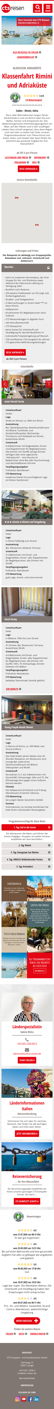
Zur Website (12, 689)
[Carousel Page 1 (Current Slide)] (22, 395)
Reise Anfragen (28, 168)
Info (34, 162)
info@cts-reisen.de (27, 1373)
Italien (9, 1333)
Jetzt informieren (26, 1133)
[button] (17, 198)
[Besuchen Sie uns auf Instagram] (17, 1399)
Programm (20, 162)
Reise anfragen (14, 352)
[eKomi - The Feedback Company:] (15, 102)
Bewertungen (33, 100)
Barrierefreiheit (27, 1378)
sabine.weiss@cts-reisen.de (27, 1053)
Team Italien (26, 1060)
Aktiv (21, 1333)
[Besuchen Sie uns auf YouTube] (23, 1399)
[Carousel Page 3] (28, 395)
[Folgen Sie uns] (30, 1399)
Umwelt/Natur (37, 1333)
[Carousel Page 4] (31, 395)
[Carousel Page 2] (25, 395)
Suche (37, 11)
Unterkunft (40, 157)
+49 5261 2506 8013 (27, 1043)
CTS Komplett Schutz (26, 1201)
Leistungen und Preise (16, 157)
